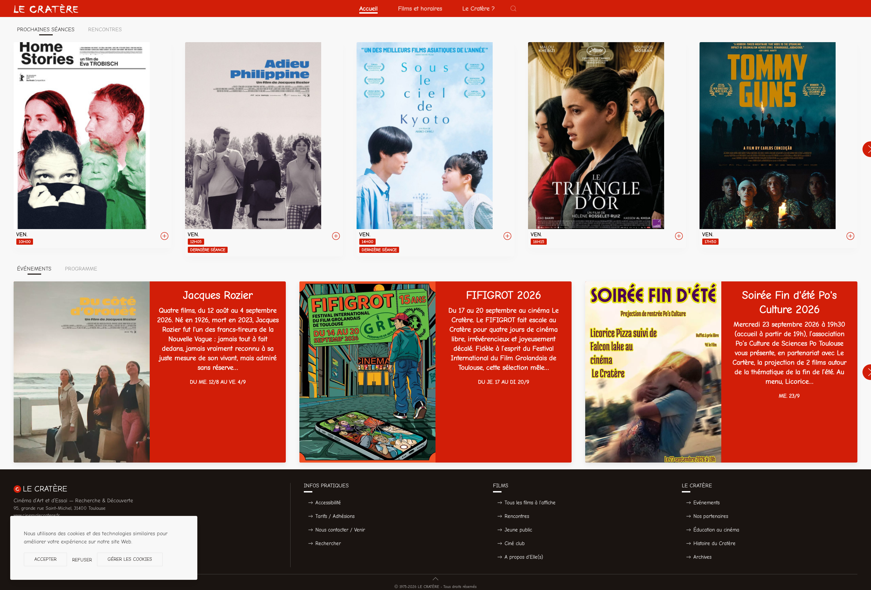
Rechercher (328, 543)
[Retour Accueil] (46, 8)
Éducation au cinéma (716, 530)
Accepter (45, 559)
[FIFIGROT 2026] (435, 372)
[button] (513, 8)
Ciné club (515, 543)
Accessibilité (328, 503)
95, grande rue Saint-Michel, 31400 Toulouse (59, 508)
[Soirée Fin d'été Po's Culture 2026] (721, 372)
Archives (702, 557)
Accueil (368, 8)
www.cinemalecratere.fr (37, 515)
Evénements (706, 503)
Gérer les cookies (130, 559)
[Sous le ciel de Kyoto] (435, 149)
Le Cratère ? (478, 8)
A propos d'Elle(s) (524, 557)
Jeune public (518, 530)
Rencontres (517, 516)
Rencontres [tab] (105, 30)
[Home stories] (92, 145)
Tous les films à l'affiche (530, 503)
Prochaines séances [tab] (46, 30)
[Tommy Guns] (778, 145)
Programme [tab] (81, 269)
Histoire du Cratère (714, 543)
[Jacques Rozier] (150, 372)
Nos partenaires (710, 516)
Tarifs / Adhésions (335, 516)
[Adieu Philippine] (264, 149)
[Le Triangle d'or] (607, 145)
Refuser (82, 560)
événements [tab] (34, 269)
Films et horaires (420, 8)
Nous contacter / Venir (340, 530)
